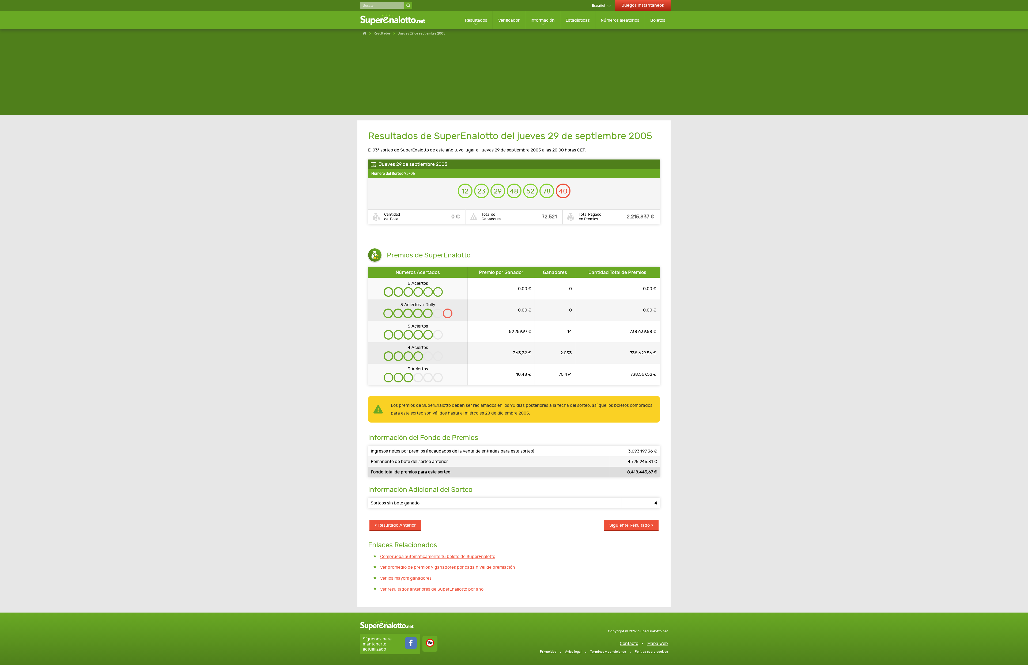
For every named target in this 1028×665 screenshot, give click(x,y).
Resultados (476, 20)
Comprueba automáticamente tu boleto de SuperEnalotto (437, 556)
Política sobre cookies (651, 651)
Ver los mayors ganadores (406, 578)
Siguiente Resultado (629, 525)
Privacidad (548, 651)
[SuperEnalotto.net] (396, 20)
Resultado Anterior (397, 525)
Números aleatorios (620, 20)
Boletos (657, 20)
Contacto (629, 643)
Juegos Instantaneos (643, 5)
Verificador (509, 20)
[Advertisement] (514, 77)
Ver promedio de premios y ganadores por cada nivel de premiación (447, 567)
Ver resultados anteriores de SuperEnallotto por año (431, 589)
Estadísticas (578, 20)
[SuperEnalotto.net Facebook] (411, 647)
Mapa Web (657, 643)
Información (543, 20)
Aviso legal (573, 651)
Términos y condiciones (608, 651)
